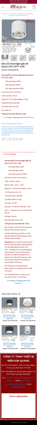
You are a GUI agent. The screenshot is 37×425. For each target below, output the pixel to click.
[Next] (32, 36)
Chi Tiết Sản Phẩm (9, 154)
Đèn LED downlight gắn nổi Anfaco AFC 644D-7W (9, 344)
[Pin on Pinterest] (17, 139)
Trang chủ (5, 14)
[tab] (18, 154)
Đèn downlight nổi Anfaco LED (12, 129)
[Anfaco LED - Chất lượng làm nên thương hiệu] (18, 7)
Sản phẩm (14, 14)
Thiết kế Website (16, 422)
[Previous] (4, 36)
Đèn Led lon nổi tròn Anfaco (18, 15)
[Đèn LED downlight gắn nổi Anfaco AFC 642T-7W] (27, 333)
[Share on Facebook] (6, 139)
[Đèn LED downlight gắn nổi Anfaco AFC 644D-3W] (9, 305)
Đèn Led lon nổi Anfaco (26, 14)
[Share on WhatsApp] (3, 139)
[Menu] (2, 7)
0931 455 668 (26, 380)
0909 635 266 (24, 378)
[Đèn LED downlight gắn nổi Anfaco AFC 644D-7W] (9, 333)
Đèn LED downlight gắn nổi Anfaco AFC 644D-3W (9, 316)
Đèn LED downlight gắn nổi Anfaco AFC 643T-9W (27, 316)
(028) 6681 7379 (11, 378)
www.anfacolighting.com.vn (15, 384)
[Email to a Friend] (14, 139)
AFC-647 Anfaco (11, 127)
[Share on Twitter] (10, 139)
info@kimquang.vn (18, 387)
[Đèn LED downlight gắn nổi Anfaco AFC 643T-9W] (27, 305)
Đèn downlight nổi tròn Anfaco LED (20, 131)
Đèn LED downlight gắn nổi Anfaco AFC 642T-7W (27, 344)
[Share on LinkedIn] (21, 139)
